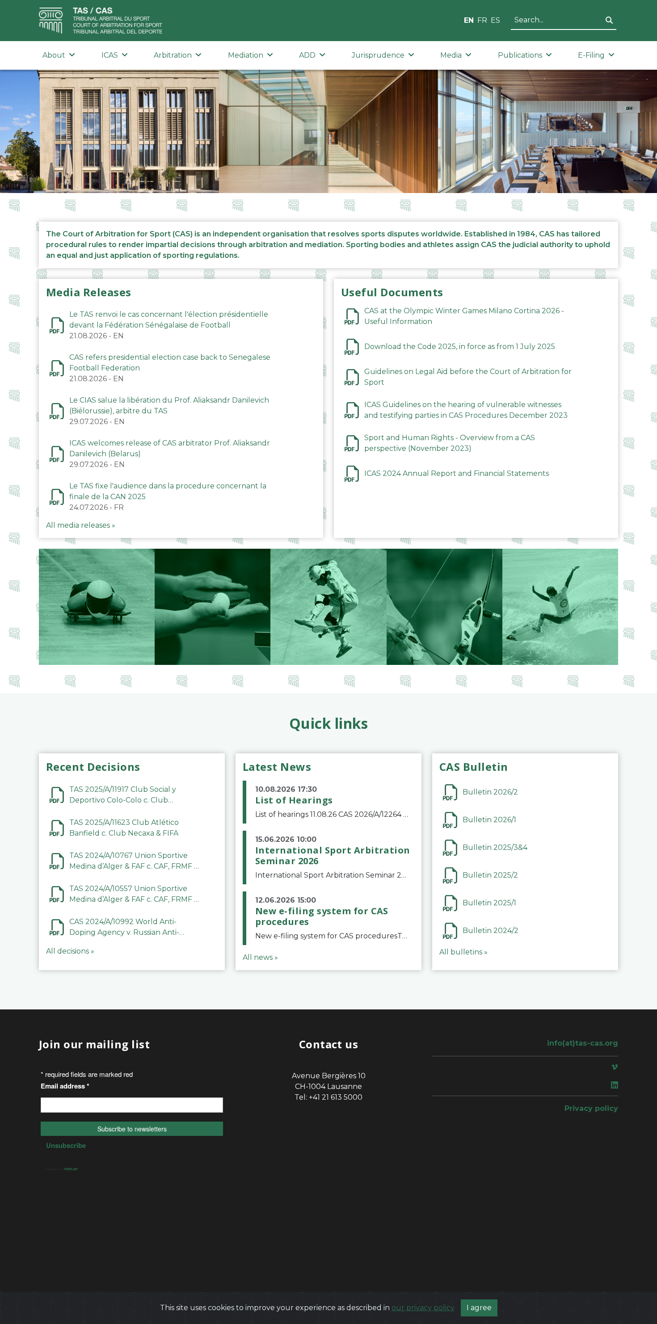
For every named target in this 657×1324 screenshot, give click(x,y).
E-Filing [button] (591, 55)
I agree (479, 1307)
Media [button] (451, 55)
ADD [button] (307, 55)
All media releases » (80, 525)
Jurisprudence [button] (378, 55)
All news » (260, 957)
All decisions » (70, 951)
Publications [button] (520, 55)
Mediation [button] (245, 55)
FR (482, 20)
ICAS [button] (109, 55)
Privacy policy (591, 1108)
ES (495, 20)
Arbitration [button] (173, 55)
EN (469, 20)
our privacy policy (423, 1307)
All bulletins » (463, 952)
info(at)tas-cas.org (582, 1043)
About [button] (53, 55)
